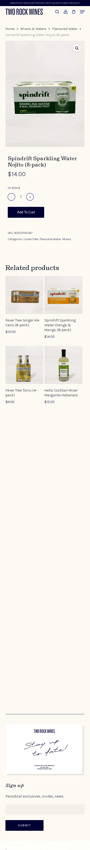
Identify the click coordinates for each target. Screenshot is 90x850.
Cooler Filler (31, 239)
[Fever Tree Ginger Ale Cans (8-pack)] (24, 295)
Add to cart (26, 212)
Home (10, 29)
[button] (82, 12)
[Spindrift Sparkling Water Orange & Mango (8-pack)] (63, 295)
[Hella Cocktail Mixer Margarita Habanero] (63, 365)
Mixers (66, 239)
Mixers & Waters (33, 29)
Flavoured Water (64, 29)
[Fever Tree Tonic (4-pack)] (24, 365)
